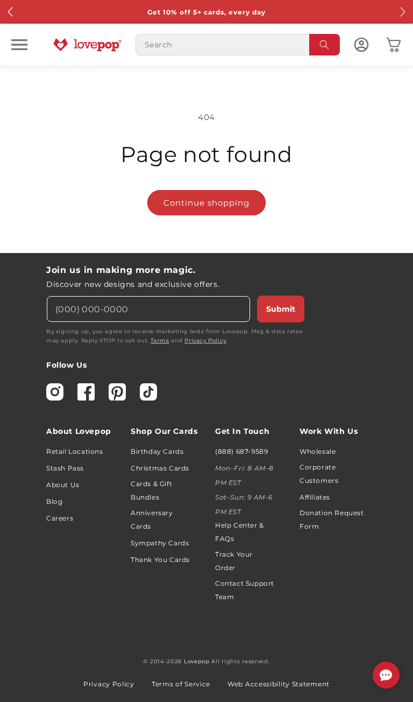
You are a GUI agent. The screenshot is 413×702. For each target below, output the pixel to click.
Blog (54, 501)
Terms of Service (181, 684)
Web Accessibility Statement (278, 684)
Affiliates (315, 497)
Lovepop (197, 661)
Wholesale (318, 451)
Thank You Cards (160, 560)
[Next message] (402, 12)
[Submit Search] (324, 44)
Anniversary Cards (152, 519)
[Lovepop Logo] (87, 45)
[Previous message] (11, 12)
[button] (19, 45)
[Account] (361, 44)
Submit (280, 309)
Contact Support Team (244, 590)
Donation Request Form (332, 519)
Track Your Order (234, 561)
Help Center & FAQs (239, 532)
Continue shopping (206, 203)
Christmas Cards (160, 468)
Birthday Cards (157, 451)
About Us (63, 485)
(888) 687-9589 (241, 451)
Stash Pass (65, 468)
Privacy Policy (205, 340)
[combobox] (238, 44)
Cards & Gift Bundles (151, 490)
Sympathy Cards (160, 543)
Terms (160, 340)
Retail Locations (74, 451)
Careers (59, 518)
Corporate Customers (319, 474)
